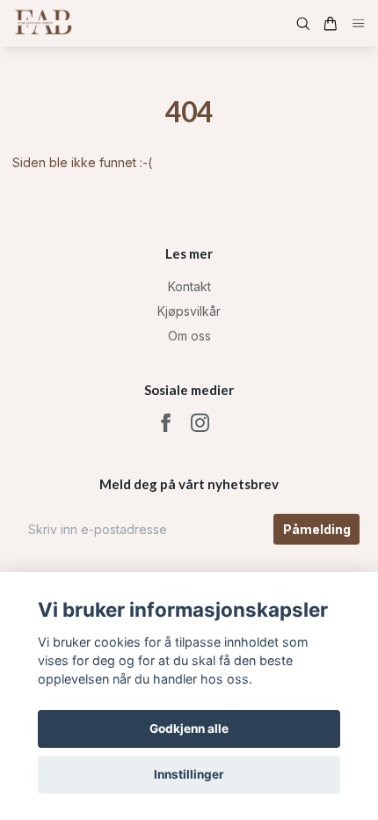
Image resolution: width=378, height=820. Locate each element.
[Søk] (303, 24)
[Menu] (359, 23)
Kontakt (189, 286)
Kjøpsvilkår (189, 311)
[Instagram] (200, 423)
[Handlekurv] (330, 24)
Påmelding (317, 529)
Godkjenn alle (189, 728)
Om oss (189, 335)
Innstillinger (189, 774)
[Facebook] (165, 423)
